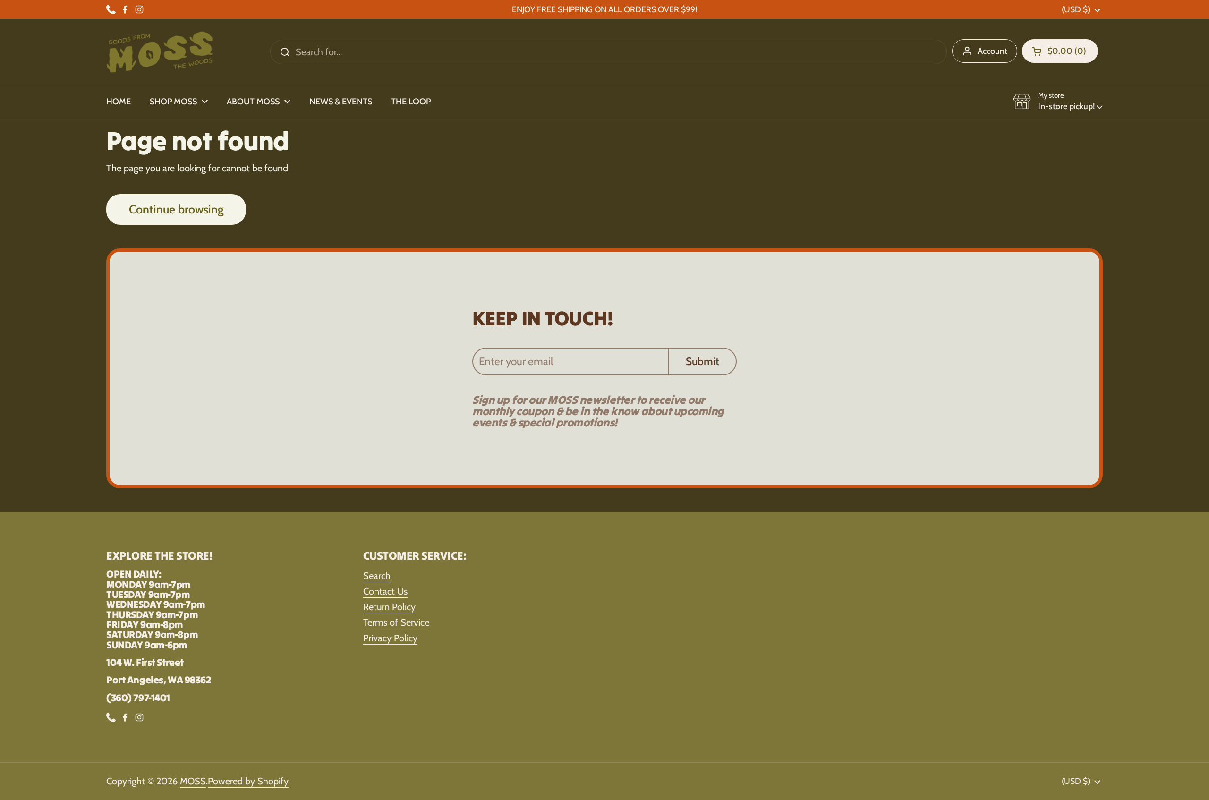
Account (992, 51)
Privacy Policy (390, 638)
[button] (1060, 51)
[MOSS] (159, 52)
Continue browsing (176, 209)
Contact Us (385, 591)
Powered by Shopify (248, 781)
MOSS (193, 781)
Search (377, 575)
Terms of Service (396, 622)
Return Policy (389, 607)
